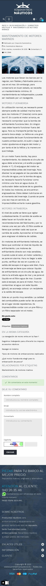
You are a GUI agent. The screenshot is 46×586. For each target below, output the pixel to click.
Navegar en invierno (10, 349)
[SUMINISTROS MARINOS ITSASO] (23, 8)
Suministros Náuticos (14, 46)
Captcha (7, 440)
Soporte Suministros (23, 43)
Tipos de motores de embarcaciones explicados (23, 354)
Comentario (9, 416)
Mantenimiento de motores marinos (17, 370)
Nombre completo (12, 395)
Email (6, 406)
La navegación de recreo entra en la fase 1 (20, 336)
